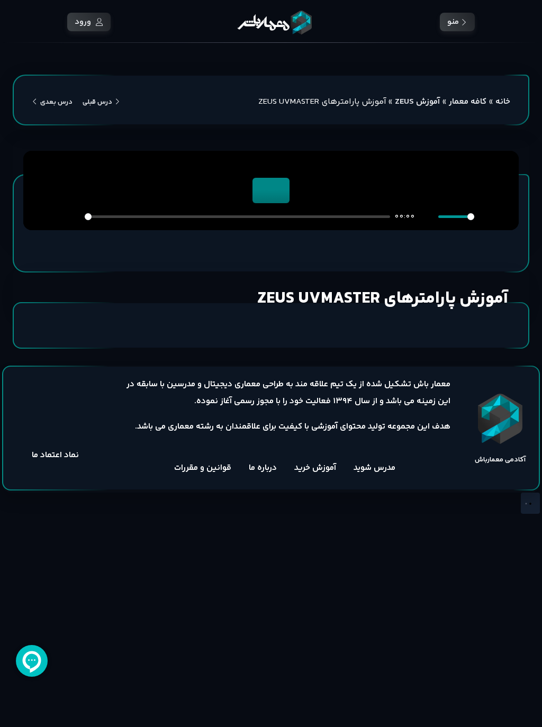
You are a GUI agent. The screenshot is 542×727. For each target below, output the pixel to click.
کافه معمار (467, 101)
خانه (502, 101)
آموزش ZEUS (417, 101)
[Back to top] (530, 503)
